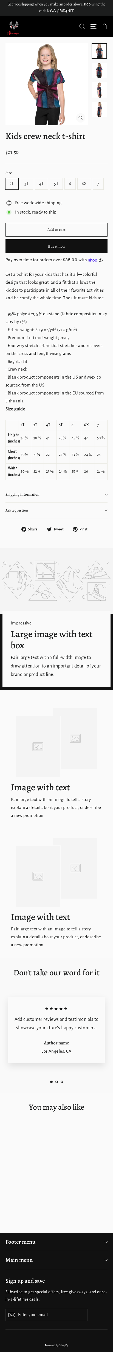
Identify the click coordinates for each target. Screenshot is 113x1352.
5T (56, 183)
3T (26, 183)
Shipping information (22, 494)
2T (12, 183)
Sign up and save (25, 1280)
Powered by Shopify (56, 1345)
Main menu (19, 1260)
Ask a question (16, 510)
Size (8, 173)
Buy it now (56, 246)
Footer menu (20, 1242)
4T (41, 183)
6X (84, 183)
